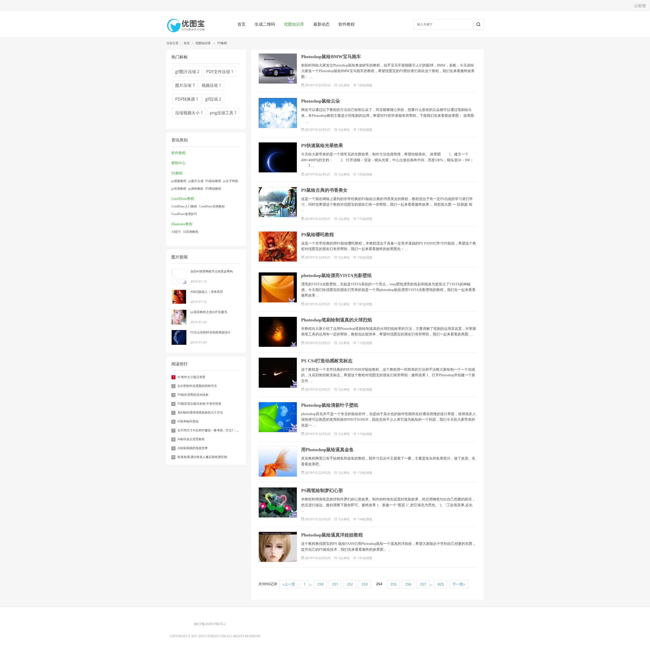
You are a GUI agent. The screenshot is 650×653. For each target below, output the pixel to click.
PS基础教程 (213, 188)
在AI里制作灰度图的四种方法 (197, 386)
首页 (241, 24)
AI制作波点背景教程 (191, 439)
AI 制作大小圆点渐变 (191, 377)
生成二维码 (265, 24)
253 (365, 584)
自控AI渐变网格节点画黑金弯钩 (211, 271)
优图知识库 (294, 24)
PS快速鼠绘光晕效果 (322, 145)
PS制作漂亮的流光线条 (192, 395)
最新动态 (321, 24)
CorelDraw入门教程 (184, 206)
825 (441, 584)
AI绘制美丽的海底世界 (192, 448)
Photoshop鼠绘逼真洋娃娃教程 (332, 534)
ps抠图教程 (178, 181)
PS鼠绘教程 (213, 181)
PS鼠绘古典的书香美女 (324, 190)
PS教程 (222, 43)
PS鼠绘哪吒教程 (317, 234)
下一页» (458, 584)
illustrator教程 (181, 224)
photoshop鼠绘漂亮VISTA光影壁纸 (336, 275)
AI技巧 (176, 232)
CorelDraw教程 (182, 199)
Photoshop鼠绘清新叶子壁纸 (329, 405)
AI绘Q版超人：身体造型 (206, 291)
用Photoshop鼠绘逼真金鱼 (327, 449)
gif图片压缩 (187, 71)
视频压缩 (211, 85)
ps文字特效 (230, 181)
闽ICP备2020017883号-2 (210, 624)
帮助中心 (178, 163)
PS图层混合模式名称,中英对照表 (199, 403)
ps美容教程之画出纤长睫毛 (208, 312)
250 (320, 584)
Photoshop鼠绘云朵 (320, 101)
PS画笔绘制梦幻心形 (322, 490)
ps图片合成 (195, 181)
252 (350, 584)
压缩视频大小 (189, 113)
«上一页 (289, 584)
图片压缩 (185, 85)
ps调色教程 (195, 188)
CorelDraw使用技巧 (184, 214)
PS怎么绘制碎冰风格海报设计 (210, 332)
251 (335, 584)
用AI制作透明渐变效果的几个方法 (200, 412)
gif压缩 (213, 99)
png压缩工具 (223, 113)
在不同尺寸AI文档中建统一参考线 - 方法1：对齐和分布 (214, 430)
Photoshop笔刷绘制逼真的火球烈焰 (336, 319)
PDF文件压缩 (219, 71)
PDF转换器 (186, 99)
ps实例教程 (178, 188)
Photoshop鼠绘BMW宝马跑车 (331, 56)
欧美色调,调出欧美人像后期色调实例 (202, 457)
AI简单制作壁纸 (188, 421)
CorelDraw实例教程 (212, 206)
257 (423, 584)
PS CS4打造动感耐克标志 (326, 360)
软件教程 (346, 24)
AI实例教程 (190, 232)
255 (394, 584)
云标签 (640, 5)
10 (173, 457)
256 (408, 584)
